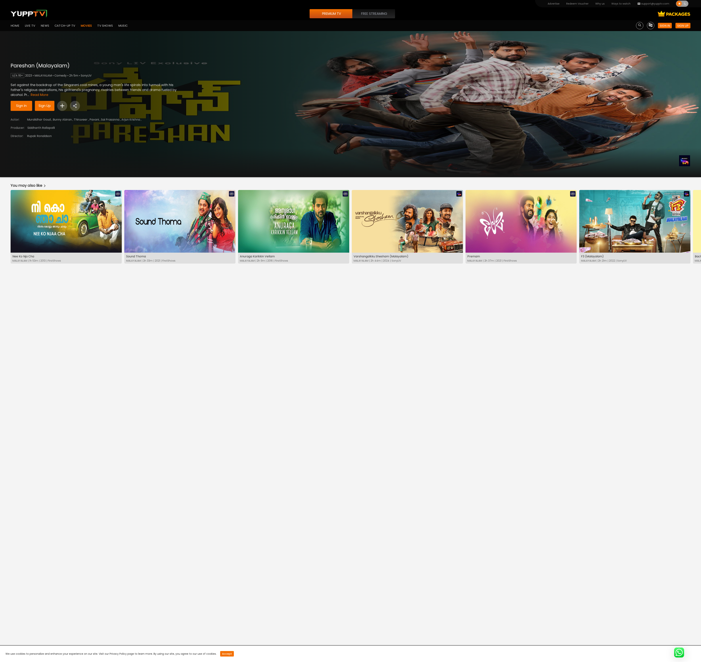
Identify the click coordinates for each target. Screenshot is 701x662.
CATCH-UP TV (65, 26)
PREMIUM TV (331, 13)
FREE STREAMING (374, 13)
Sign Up (45, 105)
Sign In (21, 105)
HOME (15, 26)
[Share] (75, 106)
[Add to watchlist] (62, 106)
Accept (227, 654)
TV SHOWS (105, 26)
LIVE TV (30, 26)
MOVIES (86, 26)
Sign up (683, 26)
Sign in (665, 26)
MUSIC (123, 26)
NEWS (45, 26)
